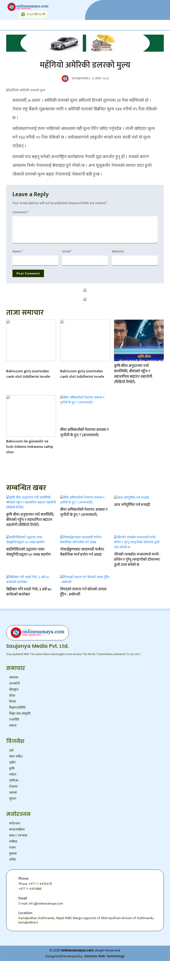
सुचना (12, 798)
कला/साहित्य (17, 829)
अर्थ (11, 750)
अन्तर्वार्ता (14, 683)
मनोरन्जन (14, 823)
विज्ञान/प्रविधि (17, 707)
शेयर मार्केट (16, 756)
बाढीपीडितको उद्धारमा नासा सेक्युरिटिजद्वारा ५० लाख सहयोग (28, 552)
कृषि (12, 768)
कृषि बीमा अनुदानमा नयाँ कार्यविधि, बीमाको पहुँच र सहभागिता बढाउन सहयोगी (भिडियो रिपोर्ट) (133, 374)
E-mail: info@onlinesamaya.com (40, 903)
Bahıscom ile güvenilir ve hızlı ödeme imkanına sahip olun (29, 446)
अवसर (13, 792)
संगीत (12, 859)
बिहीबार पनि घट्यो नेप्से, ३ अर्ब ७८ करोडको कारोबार (29, 592)
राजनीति (14, 719)
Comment (20, 212)
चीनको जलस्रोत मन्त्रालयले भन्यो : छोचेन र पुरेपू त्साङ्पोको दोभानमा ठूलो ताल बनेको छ (137, 559)
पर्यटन (12, 774)
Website (118, 251)
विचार (12, 701)
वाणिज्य (13, 780)
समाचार (13, 677)
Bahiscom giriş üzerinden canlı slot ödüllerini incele (28, 374)
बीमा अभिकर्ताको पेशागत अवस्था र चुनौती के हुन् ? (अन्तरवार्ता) (84, 432)
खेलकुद (13, 689)
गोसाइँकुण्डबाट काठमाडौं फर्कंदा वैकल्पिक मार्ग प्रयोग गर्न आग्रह (82, 552)
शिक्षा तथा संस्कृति (19, 713)
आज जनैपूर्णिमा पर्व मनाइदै (132, 505)
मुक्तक (13, 853)
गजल (12, 847)
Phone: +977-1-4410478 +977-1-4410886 (35, 886)
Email (67, 251)
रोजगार (13, 786)
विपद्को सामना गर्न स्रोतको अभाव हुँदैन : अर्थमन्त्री (83, 592)
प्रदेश (12, 695)
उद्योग (12, 762)
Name (17, 251)
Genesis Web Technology (104, 956)
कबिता (13, 841)
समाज (12, 725)
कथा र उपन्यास (18, 835)
